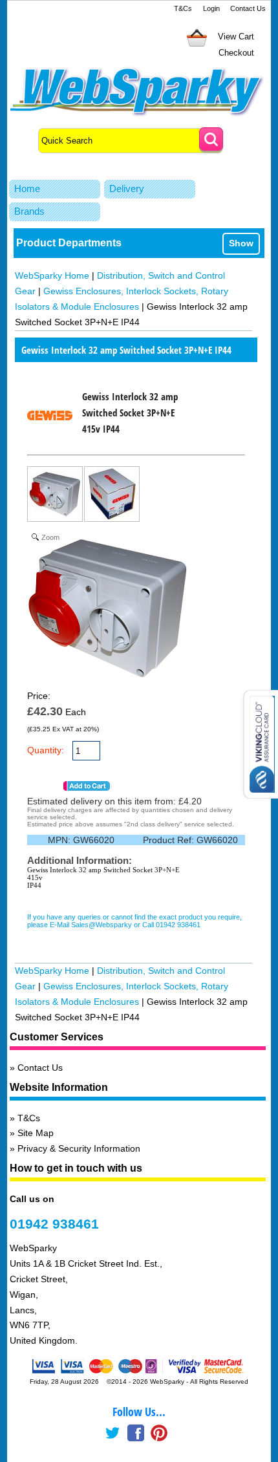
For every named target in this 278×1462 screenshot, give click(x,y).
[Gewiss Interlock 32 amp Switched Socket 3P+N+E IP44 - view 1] (55, 496)
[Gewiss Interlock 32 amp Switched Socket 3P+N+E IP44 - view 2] (112, 496)
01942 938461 (54, 1223)
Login (211, 8)
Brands (29, 211)
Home (27, 188)
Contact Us (248, 8)
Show (241, 243)
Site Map (35, 1133)
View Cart (236, 36)
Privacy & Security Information (78, 1148)
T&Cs (183, 8)
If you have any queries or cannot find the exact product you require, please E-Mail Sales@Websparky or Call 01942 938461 (134, 921)
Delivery (126, 188)
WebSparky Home (52, 275)
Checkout (236, 53)
